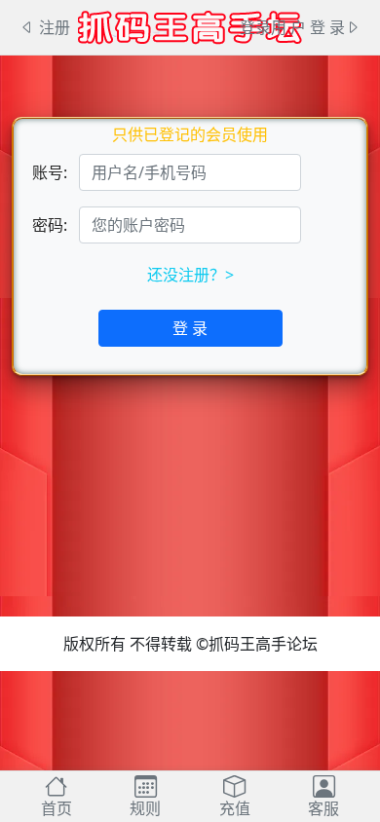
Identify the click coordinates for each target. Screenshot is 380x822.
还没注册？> (190, 274)
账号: (49, 172)
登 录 (190, 328)
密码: (49, 225)
